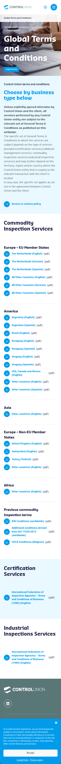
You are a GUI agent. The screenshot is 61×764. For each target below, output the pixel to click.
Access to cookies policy (26, 204)
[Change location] (45, 7)
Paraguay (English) (23, 341)
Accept (30, 753)
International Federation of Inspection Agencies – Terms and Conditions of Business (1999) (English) (28, 597)
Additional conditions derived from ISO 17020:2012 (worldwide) (29, 532)
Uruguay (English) (22, 357)
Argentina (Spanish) (23, 325)
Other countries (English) (26, 382)
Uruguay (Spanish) (23, 364)
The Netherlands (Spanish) (27, 269)
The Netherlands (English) (27, 254)
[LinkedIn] (8, 704)
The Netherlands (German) (27, 262)
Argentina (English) (23, 317)
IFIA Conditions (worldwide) (28, 521)
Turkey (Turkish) (21, 459)
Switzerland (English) (24, 451)
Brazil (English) (21, 333)
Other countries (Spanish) (27, 390)
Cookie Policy (23, 760)
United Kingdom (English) (27, 444)
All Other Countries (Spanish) (29, 293)
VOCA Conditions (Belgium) (28, 542)
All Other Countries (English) (28, 277)
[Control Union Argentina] (17, 7)
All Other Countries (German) (29, 285)
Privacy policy (36, 760)
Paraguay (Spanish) (23, 349)
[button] (56, 722)
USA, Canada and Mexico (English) (26, 373)
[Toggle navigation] (54, 7)
